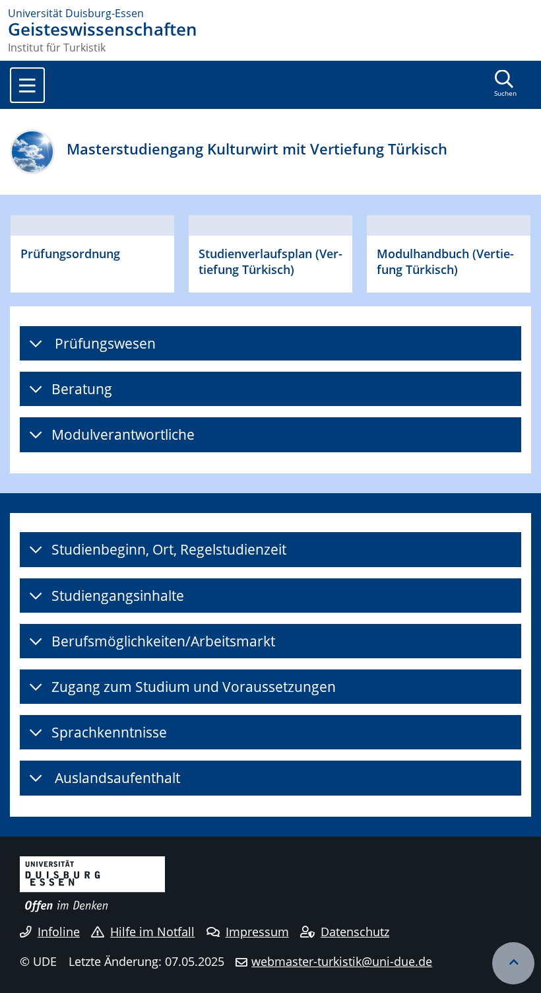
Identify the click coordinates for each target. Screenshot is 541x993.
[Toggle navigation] (27, 85)
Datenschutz (355, 932)
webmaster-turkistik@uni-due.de (341, 961)
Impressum (257, 932)
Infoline (59, 932)
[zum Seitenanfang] (513, 963)
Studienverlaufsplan (255, 253)
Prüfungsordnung (70, 253)
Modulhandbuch (423, 253)
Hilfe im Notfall (152, 932)
